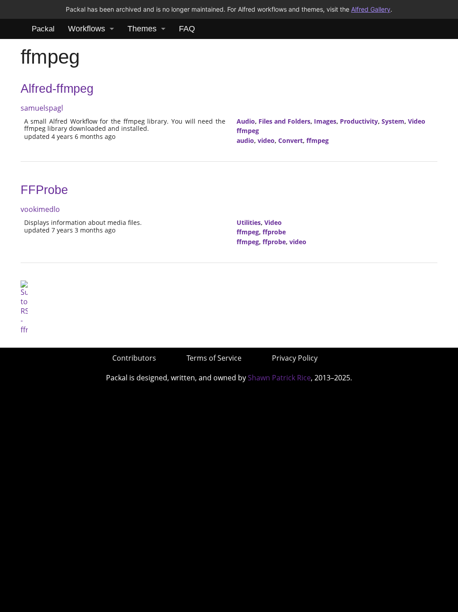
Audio (246, 121)
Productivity (359, 121)
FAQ (187, 28)
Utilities (249, 222)
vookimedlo (40, 209)
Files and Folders (284, 121)
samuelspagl (42, 108)
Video (416, 121)
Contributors (134, 358)
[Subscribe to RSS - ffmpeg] (24, 307)
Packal (43, 29)
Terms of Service (214, 358)
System (393, 121)
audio (245, 140)
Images (325, 121)
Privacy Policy (295, 358)
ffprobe (274, 232)
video (266, 140)
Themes (142, 28)
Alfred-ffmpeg (57, 88)
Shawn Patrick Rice (279, 378)
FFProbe (44, 190)
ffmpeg (248, 130)
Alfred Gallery (370, 9)
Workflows (86, 28)
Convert (290, 140)
